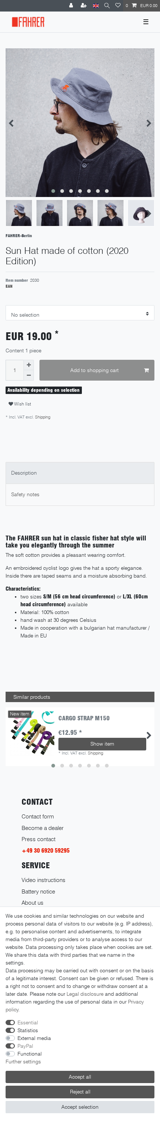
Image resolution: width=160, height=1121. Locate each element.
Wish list (22, 404)
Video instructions (43, 879)
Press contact (38, 839)
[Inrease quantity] (28, 365)
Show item (102, 744)
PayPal (25, 1046)
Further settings (23, 1062)
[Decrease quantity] (28, 375)
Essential (27, 1022)
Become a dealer (43, 827)
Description (24, 473)
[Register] (84, 6)
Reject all (80, 1092)
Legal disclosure (85, 994)
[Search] (107, 6)
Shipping (42, 417)
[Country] (95, 6)
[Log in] (72, 6)
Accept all (80, 1077)
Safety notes (25, 494)
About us (33, 902)
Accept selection (80, 1107)
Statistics (27, 1030)
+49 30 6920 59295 (46, 850)
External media (34, 1038)
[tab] (80, 473)
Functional (29, 1054)
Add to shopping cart (94, 370)
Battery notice (38, 891)
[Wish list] (118, 6)
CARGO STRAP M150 (84, 718)
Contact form (38, 816)
